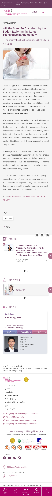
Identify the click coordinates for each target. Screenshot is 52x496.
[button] (35, 12)
